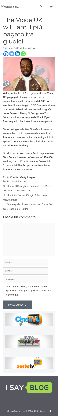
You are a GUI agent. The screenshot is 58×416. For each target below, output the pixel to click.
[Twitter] (11, 53)
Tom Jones (14, 190)
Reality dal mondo (17, 181)
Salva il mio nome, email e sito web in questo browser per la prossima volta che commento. (29, 290)
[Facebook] (5, 53)
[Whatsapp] (23, 53)
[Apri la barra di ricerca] (41, 6)
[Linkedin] (17, 53)
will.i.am (25, 190)
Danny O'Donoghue (17, 186)
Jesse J (34, 186)
